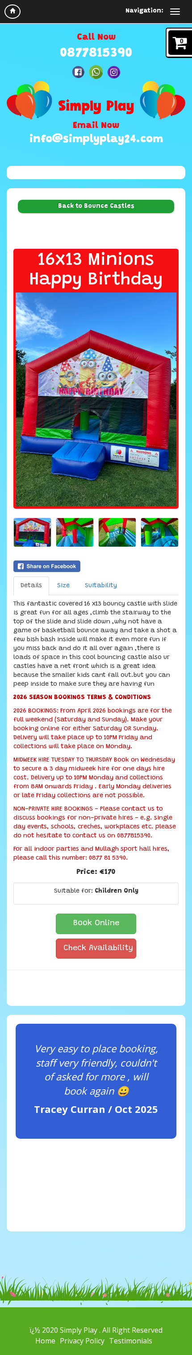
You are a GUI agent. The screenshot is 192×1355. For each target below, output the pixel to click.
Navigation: (144, 11)
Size (63, 586)
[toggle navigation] (175, 11)
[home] (12, 11)
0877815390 (96, 53)
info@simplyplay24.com (96, 139)
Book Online (96, 923)
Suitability (101, 586)
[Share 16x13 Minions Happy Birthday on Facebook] (96, 566)
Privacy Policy (82, 1341)
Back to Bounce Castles (96, 206)
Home (45, 1341)
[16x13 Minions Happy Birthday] (96, 399)
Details (31, 586)
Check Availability (98, 948)
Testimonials (130, 1341)
